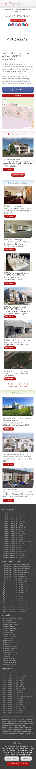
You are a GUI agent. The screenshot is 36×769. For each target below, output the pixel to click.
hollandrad (9, 731)
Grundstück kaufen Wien (10, 636)
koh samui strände (27, 733)
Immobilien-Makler (20, 9)
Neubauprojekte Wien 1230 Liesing (13, 557)
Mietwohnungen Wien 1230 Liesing (13, 712)
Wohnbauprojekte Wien (9, 664)
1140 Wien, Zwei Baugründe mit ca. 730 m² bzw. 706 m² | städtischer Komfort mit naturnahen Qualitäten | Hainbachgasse (16, 277)
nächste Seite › (13, 386)
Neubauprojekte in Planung (10, 624)
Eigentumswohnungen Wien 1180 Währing (15, 601)
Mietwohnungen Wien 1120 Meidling (13, 672)
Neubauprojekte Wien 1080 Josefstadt (14, 527)
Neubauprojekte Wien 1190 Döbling (13, 549)
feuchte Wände (26, 727)
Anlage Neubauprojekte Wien (11, 622)
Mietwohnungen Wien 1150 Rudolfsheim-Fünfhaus (17, 696)
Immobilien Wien (8, 650)
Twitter (16, 24)
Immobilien (6, 615)
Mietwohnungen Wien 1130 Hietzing (13, 692)
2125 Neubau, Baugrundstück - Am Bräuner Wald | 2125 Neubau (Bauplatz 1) (17, 373)
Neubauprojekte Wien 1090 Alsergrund (14, 529)
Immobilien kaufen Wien (10, 646)
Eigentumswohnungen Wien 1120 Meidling (15, 587)
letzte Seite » (24, 386)
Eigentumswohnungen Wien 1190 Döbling (15, 603)
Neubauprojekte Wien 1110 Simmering (14, 533)
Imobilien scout (6, 729)
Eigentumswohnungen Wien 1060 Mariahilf (15, 574)
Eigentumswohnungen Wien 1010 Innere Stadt (16, 564)
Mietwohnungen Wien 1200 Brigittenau (14, 706)
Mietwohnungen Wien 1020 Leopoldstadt (14, 676)
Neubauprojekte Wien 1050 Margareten (14, 521)
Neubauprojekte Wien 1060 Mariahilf (13, 523)
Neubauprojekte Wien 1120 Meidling (13, 535)
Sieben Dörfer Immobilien (20, 731)
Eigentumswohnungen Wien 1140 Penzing (15, 591)
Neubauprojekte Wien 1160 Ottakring (13, 543)
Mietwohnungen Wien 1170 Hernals (13, 700)
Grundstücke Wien (8, 638)
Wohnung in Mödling (8, 658)
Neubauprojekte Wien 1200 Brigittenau (14, 551)
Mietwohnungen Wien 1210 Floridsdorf (14, 708)
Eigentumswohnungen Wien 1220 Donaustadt (16, 609)
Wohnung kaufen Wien (9, 628)
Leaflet (24, 128)
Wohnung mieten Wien (9, 630)
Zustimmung (16, 752)
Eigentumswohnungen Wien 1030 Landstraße (16, 568)
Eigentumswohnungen (11, 561)
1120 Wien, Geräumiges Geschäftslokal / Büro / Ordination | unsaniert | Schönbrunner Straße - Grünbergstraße (18, 243)
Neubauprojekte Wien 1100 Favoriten (13, 531)
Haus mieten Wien (8, 642)
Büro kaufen (6, 654)
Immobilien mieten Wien (10, 648)
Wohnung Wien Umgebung (10, 660)
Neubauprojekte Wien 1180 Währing (13, 547)
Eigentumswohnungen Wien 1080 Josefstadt (15, 579)
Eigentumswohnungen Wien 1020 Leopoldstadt (16, 566)
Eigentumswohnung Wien (10, 652)
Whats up (26, 24)
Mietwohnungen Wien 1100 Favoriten (13, 690)
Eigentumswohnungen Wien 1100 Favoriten (15, 583)
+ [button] (4, 101)
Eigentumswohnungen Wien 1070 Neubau (15, 577)
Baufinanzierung (15, 729)
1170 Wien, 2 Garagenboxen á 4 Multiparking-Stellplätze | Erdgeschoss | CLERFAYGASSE (17, 342)
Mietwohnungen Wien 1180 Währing (13, 702)
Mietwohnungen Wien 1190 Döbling (13, 704)
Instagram (12, 24)
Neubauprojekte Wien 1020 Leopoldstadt (14, 515)
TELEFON (18, 95)
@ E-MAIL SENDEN (18, 90)
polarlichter (23, 729)
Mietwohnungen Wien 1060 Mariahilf (13, 684)
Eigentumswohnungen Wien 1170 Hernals (15, 599)
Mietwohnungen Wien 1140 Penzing (13, 694)
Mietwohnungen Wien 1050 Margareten (14, 682)
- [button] (5, 104)
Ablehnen (26, 758)
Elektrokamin (21, 725)
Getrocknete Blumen (8, 721)
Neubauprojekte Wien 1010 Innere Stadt (14, 513)
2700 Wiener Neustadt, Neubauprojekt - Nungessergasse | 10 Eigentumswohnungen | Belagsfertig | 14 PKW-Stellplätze (18, 162)
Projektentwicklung (26, 721)
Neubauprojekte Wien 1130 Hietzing (13, 537)
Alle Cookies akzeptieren (18, 764)
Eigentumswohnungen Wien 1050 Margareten (16, 572)
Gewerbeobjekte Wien (9, 634)
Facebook (9, 24)
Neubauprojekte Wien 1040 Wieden (13, 519)
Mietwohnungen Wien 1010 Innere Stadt (14, 674)
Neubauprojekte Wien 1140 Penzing (13, 539)
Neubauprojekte (9, 510)
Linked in (23, 24)
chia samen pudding (11, 725)
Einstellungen (11, 758)
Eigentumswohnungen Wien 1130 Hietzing (15, 589)
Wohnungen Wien (8, 632)
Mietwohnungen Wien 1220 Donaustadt (14, 710)
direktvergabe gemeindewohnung (24, 719)
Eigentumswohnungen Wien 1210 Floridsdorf (15, 607)
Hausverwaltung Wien (8, 719)
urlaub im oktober (17, 733)
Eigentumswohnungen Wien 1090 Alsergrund (15, 581)
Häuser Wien (6, 644)
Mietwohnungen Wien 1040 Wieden (13, 680)
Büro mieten (6, 656)
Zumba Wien (17, 721)
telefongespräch (17, 727)
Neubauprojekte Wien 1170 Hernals (13, 545)
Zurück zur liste (18, 20)
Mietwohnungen (9, 669)
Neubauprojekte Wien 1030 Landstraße (14, 517)
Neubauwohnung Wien (9, 662)
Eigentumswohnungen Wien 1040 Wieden (15, 570)
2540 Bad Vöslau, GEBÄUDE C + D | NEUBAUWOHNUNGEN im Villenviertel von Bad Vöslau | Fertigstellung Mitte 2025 (17, 457)
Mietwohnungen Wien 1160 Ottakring (13, 698)
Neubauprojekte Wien (9, 626)
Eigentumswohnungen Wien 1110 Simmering (16, 585)
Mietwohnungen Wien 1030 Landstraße (14, 678)
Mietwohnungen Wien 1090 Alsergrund (14, 688)
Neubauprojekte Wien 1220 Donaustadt (14, 555)
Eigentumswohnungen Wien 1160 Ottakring (15, 597)
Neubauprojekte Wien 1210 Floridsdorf (13, 553)
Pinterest (19, 24)
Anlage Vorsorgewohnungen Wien (12, 618)
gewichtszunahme (7, 727)
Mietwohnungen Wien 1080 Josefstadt (14, 686)
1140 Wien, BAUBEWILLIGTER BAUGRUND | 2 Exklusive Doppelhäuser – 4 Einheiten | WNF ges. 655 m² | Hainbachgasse (18, 310)
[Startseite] (12, 4)
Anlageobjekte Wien (8, 620)
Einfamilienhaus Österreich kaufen (12, 723)
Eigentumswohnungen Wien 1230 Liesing (14, 611)
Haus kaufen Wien (8, 640)
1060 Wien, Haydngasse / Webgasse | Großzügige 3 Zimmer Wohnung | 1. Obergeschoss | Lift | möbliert (18, 209)
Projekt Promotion (9, 9)
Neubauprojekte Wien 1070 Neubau (13, 525)
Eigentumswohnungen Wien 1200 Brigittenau (15, 605)
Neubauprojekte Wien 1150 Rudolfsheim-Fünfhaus (17, 541)
